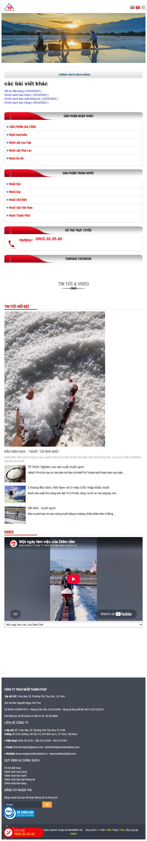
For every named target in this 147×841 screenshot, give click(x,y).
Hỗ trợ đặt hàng (12, 768)
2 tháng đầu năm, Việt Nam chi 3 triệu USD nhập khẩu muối (68, 487)
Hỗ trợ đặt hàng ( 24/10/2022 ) (23, 91)
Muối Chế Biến (18, 200)
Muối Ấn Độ (16, 158)
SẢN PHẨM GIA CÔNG (22, 127)
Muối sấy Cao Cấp (20, 142)
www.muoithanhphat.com (62, 753)
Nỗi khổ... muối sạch (42, 508)
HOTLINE (24, 832)
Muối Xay (15, 192)
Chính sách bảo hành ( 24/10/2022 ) (26, 94)
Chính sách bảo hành (15, 775)
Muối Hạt (14, 184)
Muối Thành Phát (19, 215)
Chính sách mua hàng (15, 771)
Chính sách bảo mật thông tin (19, 779)
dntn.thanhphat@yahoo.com (28, 747)
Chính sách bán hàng (15, 783)
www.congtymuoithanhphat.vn (31, 753)
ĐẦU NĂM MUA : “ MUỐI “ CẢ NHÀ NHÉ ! (31, 451)
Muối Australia (18, 135)
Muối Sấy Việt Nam (21, 207)
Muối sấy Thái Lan (20, 150)
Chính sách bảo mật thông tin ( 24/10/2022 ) (31, 98)
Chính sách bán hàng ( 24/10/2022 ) (26, 102)
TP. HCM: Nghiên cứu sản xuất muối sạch (56, 467)
